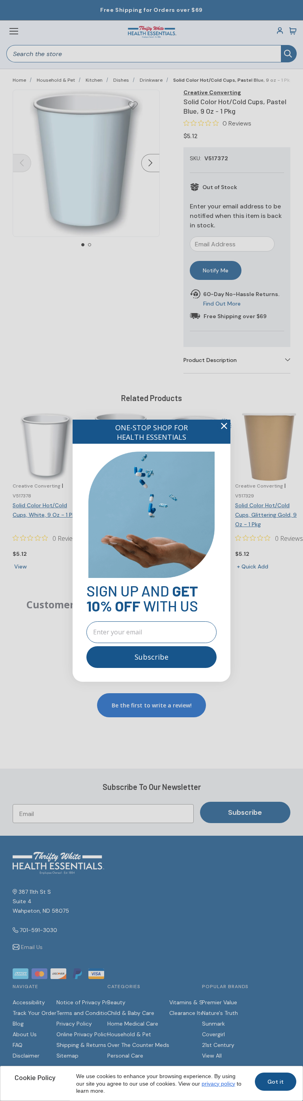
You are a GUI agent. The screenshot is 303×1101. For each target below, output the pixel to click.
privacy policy (218, 1083)
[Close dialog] (224, 426)
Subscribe (151, 657)
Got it (275, 1081)
